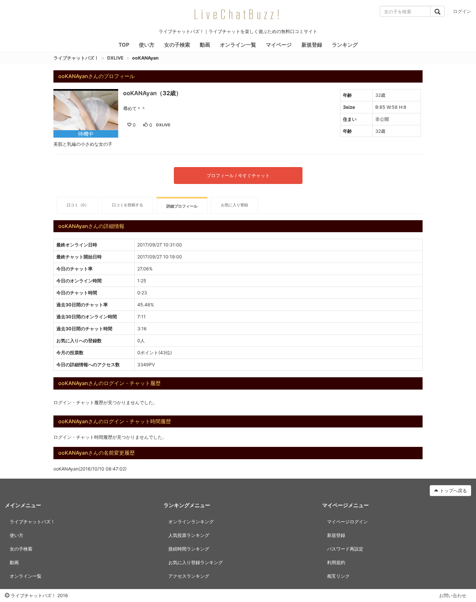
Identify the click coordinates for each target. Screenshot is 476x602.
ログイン (462, 11)
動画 (205, 44)
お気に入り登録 (234, 204)
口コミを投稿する (127, 204)
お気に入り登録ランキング (195, 562)
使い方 (146, 44)
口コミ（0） (78, 204)
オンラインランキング (191, 521)
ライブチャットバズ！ (76, 58)
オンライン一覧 (238, 44)
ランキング (345, 44)
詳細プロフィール (182, 206)
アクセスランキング (188, 576)
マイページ (279, 44)
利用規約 (336, 562)
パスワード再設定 (345, 548)
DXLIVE (115, 58)
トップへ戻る (452, 490)
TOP (124, 44)
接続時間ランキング (188, 548)
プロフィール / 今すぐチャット (238, 175)
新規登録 (311, 44)
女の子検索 (177, 44)
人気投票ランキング (188, 535)
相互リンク (338, 576)
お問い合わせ (452, 595)
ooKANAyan (140, 93)
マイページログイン (347, 521)
